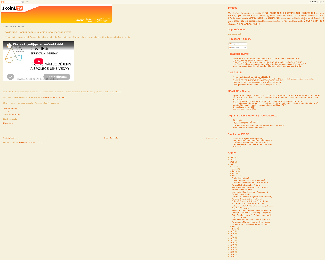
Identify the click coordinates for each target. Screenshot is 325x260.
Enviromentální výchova (249, 13)
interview (276, 18)
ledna (234, 229)
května (235, 171)
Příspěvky (235, 44)
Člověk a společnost (15, 114)
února (234, 227)
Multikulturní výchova (284, 15)
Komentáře (235, 48)
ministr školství (314, 18)
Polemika (302, 16)
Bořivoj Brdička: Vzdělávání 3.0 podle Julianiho (250, 60)
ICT (266, 13)
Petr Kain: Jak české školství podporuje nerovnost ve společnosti (257, 83)
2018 (232, 234)
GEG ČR (261, 13)
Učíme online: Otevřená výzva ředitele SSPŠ (248, 180)
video (286, 21)
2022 (232, 160)
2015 (232, 240)
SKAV (230, 18)
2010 (232, 252)
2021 (232, 162)
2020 (232, 164)
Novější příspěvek (10, 138)
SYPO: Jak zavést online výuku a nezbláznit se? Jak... (252, 210)
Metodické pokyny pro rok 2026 (244, 109)
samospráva (269, 21)
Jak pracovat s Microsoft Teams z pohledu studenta (251, 222)
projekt (247, 21)
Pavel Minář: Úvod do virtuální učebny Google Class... (252, 220)
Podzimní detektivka (240, 124)
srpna (234, 169)
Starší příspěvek (212, 138)
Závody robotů (238, 120)
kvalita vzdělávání (301, 18)
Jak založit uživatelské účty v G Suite (246, 185)
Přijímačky (311, 16)
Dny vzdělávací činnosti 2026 (244, 107)
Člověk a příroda (314, 20)
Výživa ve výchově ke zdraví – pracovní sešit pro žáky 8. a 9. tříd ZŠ (258, 126)
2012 (232, 247)
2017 (232, 236)
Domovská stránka (111, 138)
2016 (232, 238)
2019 (232, 231)
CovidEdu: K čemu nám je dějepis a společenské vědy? (37, 32)
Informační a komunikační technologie (292, 12)
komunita (283, 18)
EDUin (230, 13)
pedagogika (239, 21)
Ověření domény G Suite (241, 194)
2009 (232, 254)
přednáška (255, 21)
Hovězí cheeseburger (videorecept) (245, 122)
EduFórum (236, 13)
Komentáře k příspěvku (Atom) (30, 142)
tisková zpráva (278, 21)
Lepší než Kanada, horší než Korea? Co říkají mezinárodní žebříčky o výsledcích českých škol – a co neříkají (273, 79)
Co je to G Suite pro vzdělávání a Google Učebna (250, 201)
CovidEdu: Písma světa (240, 208)
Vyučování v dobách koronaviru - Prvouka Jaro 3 (250, 183)
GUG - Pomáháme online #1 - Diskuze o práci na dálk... (252, 215)
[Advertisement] (30, 131)
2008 (232, 257)
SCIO (322, 16)
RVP (317, 16)
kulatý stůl (291, 18)
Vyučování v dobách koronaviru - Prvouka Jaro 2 (250, 187)
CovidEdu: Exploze (239, 217)
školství (256, 24)
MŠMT (296, 15)
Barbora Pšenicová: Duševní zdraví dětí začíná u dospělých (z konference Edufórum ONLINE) (267, 62)
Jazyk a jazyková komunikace (241, 15)
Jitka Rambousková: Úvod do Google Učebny (248, 203)
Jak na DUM (320, 13)
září (234, 166)
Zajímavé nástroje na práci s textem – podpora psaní (252, 144)
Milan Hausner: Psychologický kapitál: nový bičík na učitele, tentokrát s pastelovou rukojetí (266, 58)
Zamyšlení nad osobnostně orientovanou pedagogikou (252, 141)
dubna (234, 173)
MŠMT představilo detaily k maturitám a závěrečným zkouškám (256, 85)
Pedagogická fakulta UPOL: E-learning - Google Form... (252, 206)
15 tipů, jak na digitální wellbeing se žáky (248, 139)
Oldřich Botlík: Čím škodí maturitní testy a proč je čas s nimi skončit (258, 81)
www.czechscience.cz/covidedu (54, 97)
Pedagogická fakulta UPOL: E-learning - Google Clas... (252, 213)
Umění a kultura (256, 18)
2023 (232, 157)
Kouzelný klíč (238, 146)
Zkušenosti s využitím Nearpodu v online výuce (250, 142)
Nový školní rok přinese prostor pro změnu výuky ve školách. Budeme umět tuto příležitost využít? (269, 64)
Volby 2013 (268, 18)
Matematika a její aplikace (266, 16)
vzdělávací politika (296, 21)
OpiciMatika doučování (240, 178)
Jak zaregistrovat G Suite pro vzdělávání (247, 199)
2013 (232, 245)
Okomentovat (8, 123)
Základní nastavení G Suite (242, 190)
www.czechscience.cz (11, 108)
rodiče (262, 21)
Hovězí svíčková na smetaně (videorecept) (248, 128)
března (235, 176)
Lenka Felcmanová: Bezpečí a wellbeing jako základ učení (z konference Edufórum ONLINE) (267, 66)
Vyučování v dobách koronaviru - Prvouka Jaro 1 (250, 192)
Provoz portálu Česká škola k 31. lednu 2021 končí (251, 77)
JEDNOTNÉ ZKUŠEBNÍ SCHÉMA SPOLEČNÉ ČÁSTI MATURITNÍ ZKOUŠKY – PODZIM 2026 (268, 101)
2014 (232, 243)
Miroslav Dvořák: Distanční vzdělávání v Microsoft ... (251, 224)
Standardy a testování (240, 18)
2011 (232, 250)
